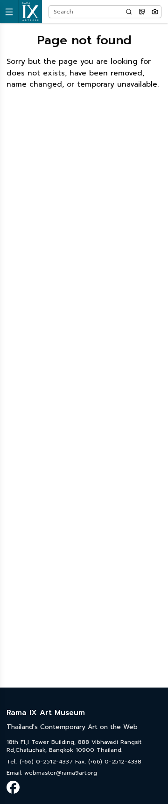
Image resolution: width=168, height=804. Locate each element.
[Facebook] (13, 787)
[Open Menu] (9, 11)
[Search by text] (128, 11)
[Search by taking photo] (154, 11)
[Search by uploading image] (141, 11)
